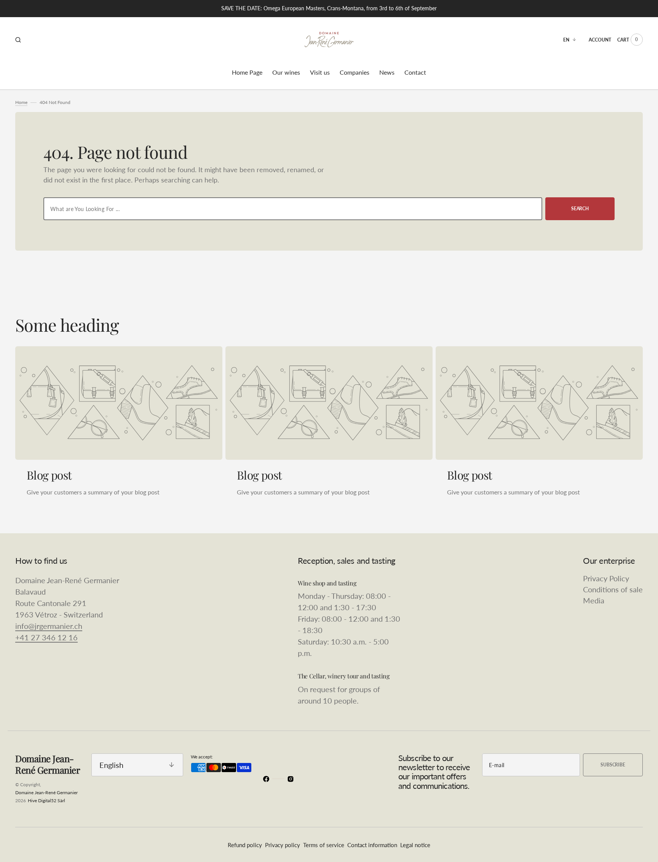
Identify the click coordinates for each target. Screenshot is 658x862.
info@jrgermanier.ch (48, 625)
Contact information (372, 844)
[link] (118, 403)
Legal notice (415, 844)
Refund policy (245, 844)
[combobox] (292, 208)
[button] (18, 39)
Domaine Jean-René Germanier (46, 792)
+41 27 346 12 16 (46, 637)
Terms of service (323, 844)
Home (21, 102)
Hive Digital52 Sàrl (46, 800)
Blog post (49, 475)
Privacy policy (282, 844)
